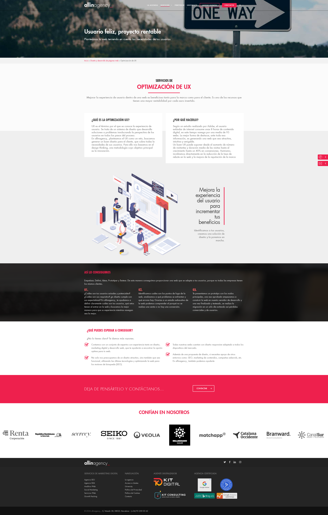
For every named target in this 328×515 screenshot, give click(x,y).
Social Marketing (91, 489)
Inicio (86, 60)
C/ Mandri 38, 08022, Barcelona (115, 511)
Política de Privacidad (133, 489)
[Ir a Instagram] (241, 462)
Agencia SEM (89, 483)
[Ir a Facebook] (231, 462)
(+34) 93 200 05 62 (139, 511)
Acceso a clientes (131, 483)
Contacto (128, 496)
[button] (203, 388)
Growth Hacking (90, 496)
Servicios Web (90, 493)
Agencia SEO (89, 479)
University (128, 486)
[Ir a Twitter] (226, 462)
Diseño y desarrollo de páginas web (104, 60)
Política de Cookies (132, 493)
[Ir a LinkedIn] (236, 462)
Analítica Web (90, 486)
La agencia (129, 479)
